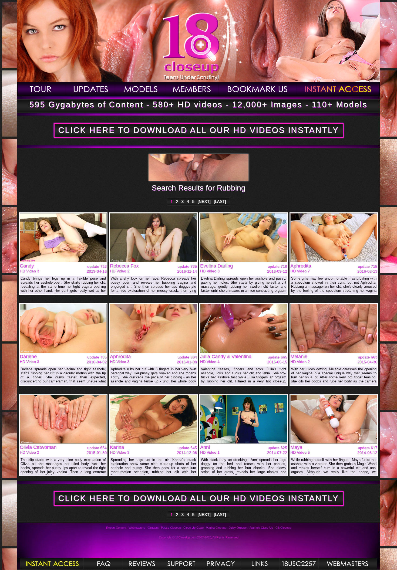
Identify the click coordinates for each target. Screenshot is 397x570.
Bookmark (257, 89)
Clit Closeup (283, 527)
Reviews (142, 563)
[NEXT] (204, 201)
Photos (51, 563)
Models (140, 89)
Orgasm (153, 527)
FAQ (103, 563)
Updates (90, 89)
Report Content (116, 527)
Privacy (220, 563)
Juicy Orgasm (238, 527)
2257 (298, 563)
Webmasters (137, 527)
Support (181, 563)
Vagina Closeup (216, 527)
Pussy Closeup (171, 527)
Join (338, 89)
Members (192, 89)
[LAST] (220, 201)
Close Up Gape (193, 527)
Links (259, 563)
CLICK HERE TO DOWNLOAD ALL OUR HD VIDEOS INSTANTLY (198, 130)
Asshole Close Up (261, 527)
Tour (41, 89)
